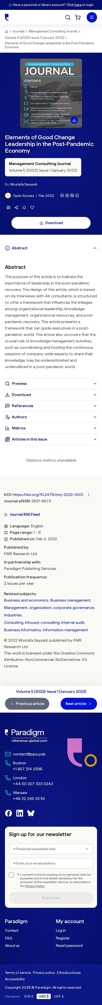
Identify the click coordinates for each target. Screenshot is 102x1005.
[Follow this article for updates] (24, 207)
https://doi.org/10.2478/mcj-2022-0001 (48, 494)
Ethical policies (69, 973)
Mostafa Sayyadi (23, 184)
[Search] (68, 17)
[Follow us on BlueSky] (30, 813)
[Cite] (8, 207)
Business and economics (26, 600)
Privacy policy (44, 973)
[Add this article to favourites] (32, 207)
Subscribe (51, 898)
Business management (70, 600)
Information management (65, 630)
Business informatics (22, 630)
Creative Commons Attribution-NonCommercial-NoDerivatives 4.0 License (49, 659)
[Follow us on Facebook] (8, 813)
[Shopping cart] (78, 17)
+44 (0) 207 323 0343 (33, 783)
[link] (29, 735)
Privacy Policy (35, 886)
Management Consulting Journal (53, 31)
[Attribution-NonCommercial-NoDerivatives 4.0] (69, 195)
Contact (11, 930)
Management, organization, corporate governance (49, 607)
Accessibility (15, 979)
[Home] (6, 17)
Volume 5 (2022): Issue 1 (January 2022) (34, 38)
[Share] (16, 207)
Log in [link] (61, 930)
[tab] (51, 248)
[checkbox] (11, 874)
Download (54, 223)
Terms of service (18, 973)
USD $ (44, 996)
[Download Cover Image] (74, 120)
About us (12, 945)
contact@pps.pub (29, 754)
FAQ (8, 938)
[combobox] (51, 849)
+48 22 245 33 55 (29, 798)
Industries (13, 615)
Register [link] (63, 938)
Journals (18, 31)
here (78, 5)
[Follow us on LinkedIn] (19, 813)
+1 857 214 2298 (27, 769)
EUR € (29, 996)
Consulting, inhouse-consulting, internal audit (44, 622)
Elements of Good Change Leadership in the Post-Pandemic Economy (49, 45)
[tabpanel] (51, 316)
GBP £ (59, 996)
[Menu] (92, 17)
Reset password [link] (69, 945)
